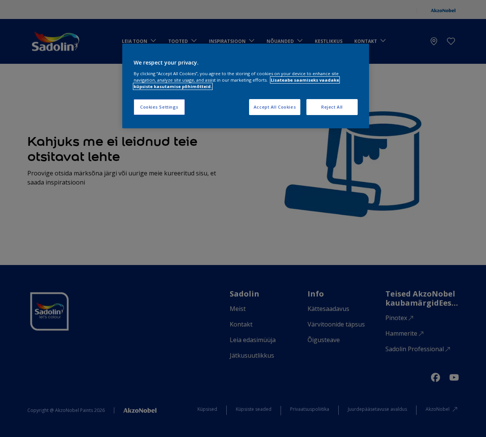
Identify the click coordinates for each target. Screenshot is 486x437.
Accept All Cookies (275, 107)
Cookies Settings (159, 107)
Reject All (332, 107)
